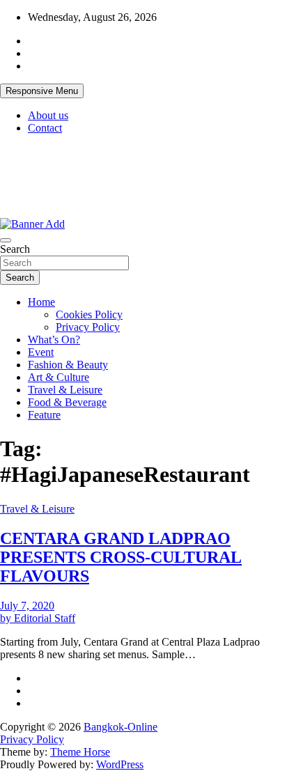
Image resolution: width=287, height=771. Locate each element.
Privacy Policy (88, 327)
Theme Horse (80, 752)
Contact (45, 128)
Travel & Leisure (65, 390)
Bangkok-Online (120, 727)
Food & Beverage (67, 402)
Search (15, 249)
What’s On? (54, 339)
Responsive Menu (42, 91)
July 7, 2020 (27, 606)
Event (41, 352)
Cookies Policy (89, 314)
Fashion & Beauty (68, 365)
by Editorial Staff (37, 618)
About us (48, 115)
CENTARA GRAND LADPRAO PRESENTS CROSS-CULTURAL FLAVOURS (121, 557)
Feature (44, 415)
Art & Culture (58, 377)
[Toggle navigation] (5, 240)
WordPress (120, 764)
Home (41, 302)
